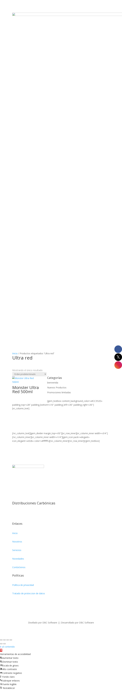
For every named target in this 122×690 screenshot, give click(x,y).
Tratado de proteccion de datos (28, 593)
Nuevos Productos (56, 387)
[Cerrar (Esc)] (11, 639)
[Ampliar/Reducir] (1, 639)
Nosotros (17, 541)
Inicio (15, 353)
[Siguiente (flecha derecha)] (4, 643)
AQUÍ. (15, 429)
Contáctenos (18, 567)
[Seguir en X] (21, 513)
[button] (1, 650)
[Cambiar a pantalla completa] (4, 639)
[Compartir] (7, 639)
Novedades (18, 558)
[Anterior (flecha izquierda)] (1, 643)
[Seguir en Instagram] (27, 513)
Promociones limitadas (59, 392)
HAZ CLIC (17, 425)
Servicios (16, 550)
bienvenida (52, 382)
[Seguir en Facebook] (14, 513)
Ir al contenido (7, 646)
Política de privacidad (23, 584)
